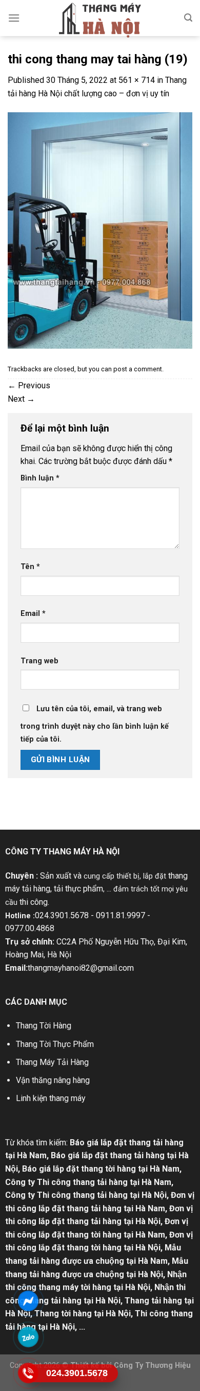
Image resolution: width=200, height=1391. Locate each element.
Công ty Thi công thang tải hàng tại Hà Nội (86, 1195)
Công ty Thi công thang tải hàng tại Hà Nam (88, 1182)
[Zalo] (28, 1337)
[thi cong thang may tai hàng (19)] (100, 230)
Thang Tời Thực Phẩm (55, 1044)
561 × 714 (136, 80)
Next (21, 399)
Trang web (39, 661)
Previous (29, 385)
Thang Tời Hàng (43, 1026)
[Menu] (14, 17)
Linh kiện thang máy (51, 1098)
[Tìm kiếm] (188, 18)
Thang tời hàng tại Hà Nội (82, 1313)
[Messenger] (28, 1301)
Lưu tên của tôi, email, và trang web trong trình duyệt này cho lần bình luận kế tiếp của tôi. (95, 724)
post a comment (137, 369)
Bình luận (40, 478)
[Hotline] (28, 1373)
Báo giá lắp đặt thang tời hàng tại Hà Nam (100, 1169)
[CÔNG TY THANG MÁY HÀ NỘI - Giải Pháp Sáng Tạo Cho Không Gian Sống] (100, 20)
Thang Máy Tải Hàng (52, 1062)
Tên (30, 566)
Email (33, 613)
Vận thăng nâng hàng (53, 1080)
